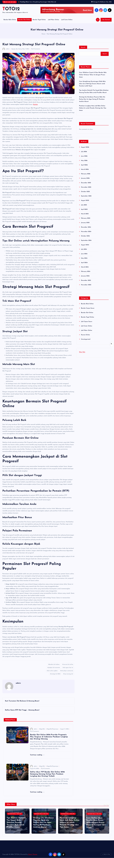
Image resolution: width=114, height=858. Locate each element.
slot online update (53, 673)
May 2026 (84, 162)
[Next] (107, 806)
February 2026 (85, 176)
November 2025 (86, 189)
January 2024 (85, 278)
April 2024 (84, 264)
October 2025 (85, 193)
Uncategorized (85, 341)
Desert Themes (32, 856)
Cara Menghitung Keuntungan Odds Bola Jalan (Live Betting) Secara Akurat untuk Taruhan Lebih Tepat (92, 86)
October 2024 (85, 238)
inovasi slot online (68, 666)
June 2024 (84, 256)
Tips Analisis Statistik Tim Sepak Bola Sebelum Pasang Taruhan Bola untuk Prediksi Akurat (16, 824)
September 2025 (86, 198)
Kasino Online (85, 337)
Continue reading (36, 757)
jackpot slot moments (54, 669)
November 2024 (86, 233)
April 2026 (84, 167)
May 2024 (84, 260)
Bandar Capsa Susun (87, 310)
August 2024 (85, 247)
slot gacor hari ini (68, 669)
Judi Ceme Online (66, 21)
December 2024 (86, 229)
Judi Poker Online (53, 21)
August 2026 (85, 149)
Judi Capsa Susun (86, 323)
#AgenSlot (42, 731)
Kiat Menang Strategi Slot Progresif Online (59, 36)
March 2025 (85, 216)
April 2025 (84, 211)
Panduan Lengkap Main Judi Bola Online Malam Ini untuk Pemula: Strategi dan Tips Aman (92, 110)
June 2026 (84, 158)
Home (43, 36)
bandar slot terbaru (54, 666)
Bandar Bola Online (10, 21)
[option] (17, 823)
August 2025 (85, 202)
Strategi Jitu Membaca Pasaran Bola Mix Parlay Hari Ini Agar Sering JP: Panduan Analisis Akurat (92, 101)
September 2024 (86, 242)
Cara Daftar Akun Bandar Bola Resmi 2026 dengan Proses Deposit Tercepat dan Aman (96, 824)
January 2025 (85, 224)
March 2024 (85, 269)
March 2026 (85, 171)
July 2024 (84, 251)
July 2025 (84, 207)
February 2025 (85, 220)
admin (8, 51)
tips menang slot (68, 676)
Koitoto (35, 106)
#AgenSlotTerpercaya (52, 731)
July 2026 (84, 153)
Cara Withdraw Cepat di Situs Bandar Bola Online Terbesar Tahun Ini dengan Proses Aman (92, 77)
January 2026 (85, 180)
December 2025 (86, 185)
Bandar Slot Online (24, 21)
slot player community (67, 673)
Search (83, 49)
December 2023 (86, 282)
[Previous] (105, 806)
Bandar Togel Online (39, 21)
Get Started (106, 21)
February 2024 (85, 273)
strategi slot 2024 (56, 676)
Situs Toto (82, 354)
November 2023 (86, 287)
